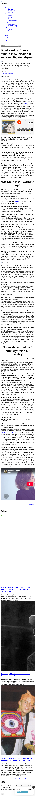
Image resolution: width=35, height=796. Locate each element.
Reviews (10, 12)
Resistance (11, 17)
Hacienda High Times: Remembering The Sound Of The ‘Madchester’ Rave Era (17, 759)
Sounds (6, 7)
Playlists (10, 9)
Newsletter (11, 29)
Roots (10, 15)
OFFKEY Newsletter (22, 792)
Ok (2, 794)
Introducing (11, 10)
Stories (6, 14)
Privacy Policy (23, 779)
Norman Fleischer (8, 73)
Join (9, 31)
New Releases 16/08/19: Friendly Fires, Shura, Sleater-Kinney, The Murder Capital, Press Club (15, 589)
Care (9, 19)
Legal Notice (13, 779)
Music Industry (12, 26)
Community (11, 24)
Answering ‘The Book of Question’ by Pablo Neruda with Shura (15, 675)
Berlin (6, 22)
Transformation (12, 20)
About (6, 27)
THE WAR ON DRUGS (8, 432)
